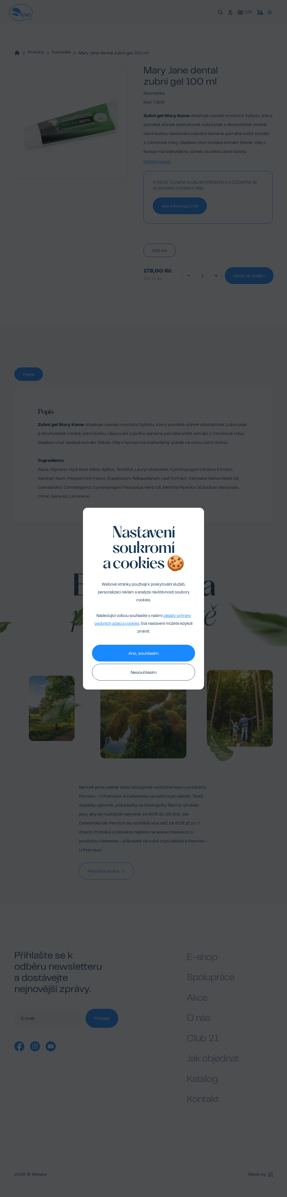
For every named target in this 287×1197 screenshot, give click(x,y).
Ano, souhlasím (143, 654)
